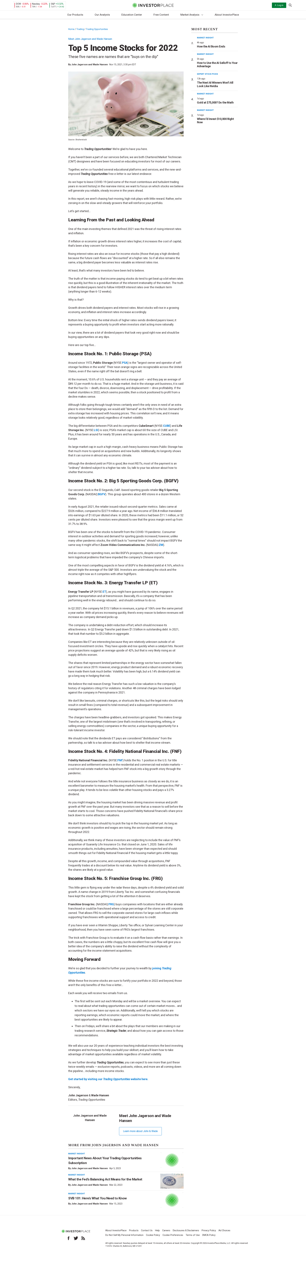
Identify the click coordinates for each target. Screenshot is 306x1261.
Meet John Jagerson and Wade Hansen (90, 38)
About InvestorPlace (227, 14)
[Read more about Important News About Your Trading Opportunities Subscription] (172, 1160)
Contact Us (147, 1230)
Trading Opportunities (97, 29)
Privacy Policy (209, 1230)
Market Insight (76, 1154)
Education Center (131, 14)
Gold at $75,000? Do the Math (215, 102)
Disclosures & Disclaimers (186, 1230)
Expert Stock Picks (207, 74)
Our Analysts (102, 14)
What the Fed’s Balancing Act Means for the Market (105, 1179)
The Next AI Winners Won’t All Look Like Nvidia (215, 84)
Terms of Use (193, 1235)
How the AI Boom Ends (211, 46)
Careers (166, 1230)
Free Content (161, 14)
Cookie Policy (153, 1235)
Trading (80, 29)
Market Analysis (189, 14)
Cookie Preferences (173, 1235)
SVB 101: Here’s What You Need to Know (97, 1198)
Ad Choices (224, 1230)
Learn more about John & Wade (140, 1131)
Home (71, 29)
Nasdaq (36, 4)
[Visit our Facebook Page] (68, 1238)
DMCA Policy (208, 1235)
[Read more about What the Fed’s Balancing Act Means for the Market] (172, 1181)
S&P (53, 4)
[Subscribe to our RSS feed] (83, 1238)
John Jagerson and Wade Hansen (89, 64)
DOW (18, 4)
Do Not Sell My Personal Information (124, 1235)
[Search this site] (290, 5)
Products (133, 1230)
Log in (280, 5)
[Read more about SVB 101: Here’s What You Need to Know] (172, 1200)
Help (157, 1230)
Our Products (75, 14)
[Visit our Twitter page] (75, 1238)
